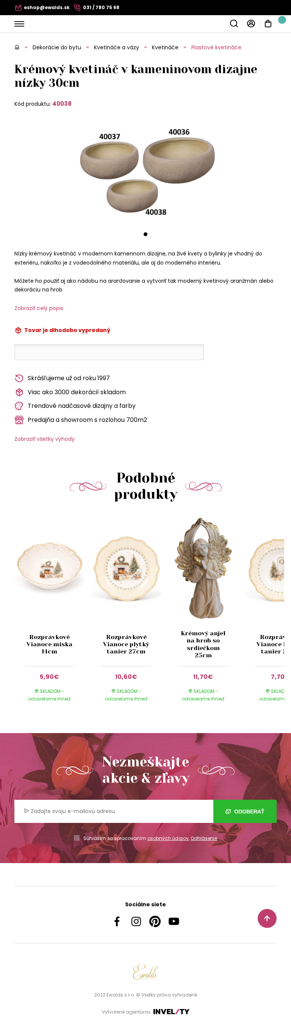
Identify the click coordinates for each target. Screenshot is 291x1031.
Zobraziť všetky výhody (44, 439)
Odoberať (248, 812)
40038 (62, 104)
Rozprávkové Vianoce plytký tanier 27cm (126, 644)
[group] (52, 616)
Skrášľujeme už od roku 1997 (69, 378)
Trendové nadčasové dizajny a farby (82, 405)
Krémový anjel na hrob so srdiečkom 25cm (203, 644)
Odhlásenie (204, 838)
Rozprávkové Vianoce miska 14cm (49, 644)
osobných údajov (168, 838)
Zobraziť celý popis (38, 308)
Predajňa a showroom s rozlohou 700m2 (87, 419)
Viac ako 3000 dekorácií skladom (77, 392)
